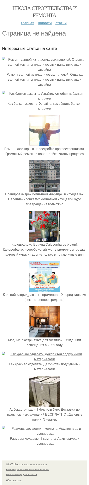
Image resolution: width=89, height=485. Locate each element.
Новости (45, 22)
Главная (27, 22)
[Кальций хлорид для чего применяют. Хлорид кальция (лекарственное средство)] (44, 289)
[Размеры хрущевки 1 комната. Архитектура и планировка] (44, 433)
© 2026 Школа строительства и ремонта (26, 464)
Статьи (61, 22)
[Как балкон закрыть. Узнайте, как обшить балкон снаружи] (44, 98)
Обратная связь (14, 480)
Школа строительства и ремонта (44, 11)
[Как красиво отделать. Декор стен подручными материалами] (44, 359)
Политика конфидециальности (21, 474)
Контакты (11, 469)
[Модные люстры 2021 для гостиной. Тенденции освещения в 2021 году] (44, 334)
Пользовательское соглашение (33, 469)
